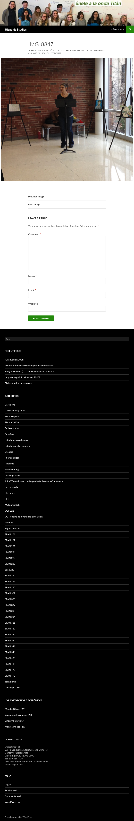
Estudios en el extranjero (17, 445)
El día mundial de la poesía (18, 383)
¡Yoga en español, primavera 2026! (22, 377)
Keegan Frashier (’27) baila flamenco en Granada (29, 371)
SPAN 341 (10, 646)
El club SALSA (12, 422)
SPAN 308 (10, 610)
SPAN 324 (10, 634)
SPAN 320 (10, 628)
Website (33, 303)
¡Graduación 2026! (14, 359)
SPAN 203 (10, 552)
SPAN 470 (10, 669)
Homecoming (12, 469)
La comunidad (12, 487)
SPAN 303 (10, 599)
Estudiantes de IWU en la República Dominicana (29, 365)
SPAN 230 (10, 563)
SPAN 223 (10, 557)
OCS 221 (9, 510)
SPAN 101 (10, 534)
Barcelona (10, 404)
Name (32, 276)
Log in (8, 784)
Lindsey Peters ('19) (15, 720)
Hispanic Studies (16, 29)
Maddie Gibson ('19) (15, 709)
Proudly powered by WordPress (18, 817)
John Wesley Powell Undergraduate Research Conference (34, 481)
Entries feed (11, 790)
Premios (9, 522)
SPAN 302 (10, 593)
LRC (7, 499)
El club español (12, 416)
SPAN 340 (10, 640)
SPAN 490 (10, 675)
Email (32, 289)
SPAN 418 (10, 664)
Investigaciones (12, 475)
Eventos (9, 451)
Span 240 (9, 569)
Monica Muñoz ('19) (15, 726)
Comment (34, 234)
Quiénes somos (117, 29)
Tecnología (10, 681)
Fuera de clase (12, 457)
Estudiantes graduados (16, 440)
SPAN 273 (10, 581)
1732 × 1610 (58, 50)
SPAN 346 (10, 652)
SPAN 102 (10, 540)
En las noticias (12, 428)
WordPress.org (12, 802)
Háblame (9, 463)
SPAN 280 (10, 587)
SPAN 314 (10, 616)
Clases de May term (15, 410)
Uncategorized (12, 687)
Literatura (10, 493)
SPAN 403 (10, 658)
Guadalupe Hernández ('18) (18, 714)
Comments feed (13, 796)
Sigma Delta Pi (12, 528)
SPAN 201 (10, 546)
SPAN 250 (10, 575)
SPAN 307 (10, 605)
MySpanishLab (12, 504)
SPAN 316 (10, 622)
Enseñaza (9, 434)
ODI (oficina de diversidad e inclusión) (24, 516)
